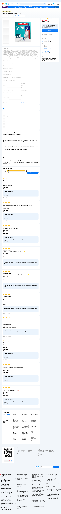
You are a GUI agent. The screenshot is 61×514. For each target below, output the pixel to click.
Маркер (23, 420)
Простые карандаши (25, 432)
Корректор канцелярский (16, 440)
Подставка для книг (24, 422)
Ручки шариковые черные (25, 441)
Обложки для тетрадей (16, 415)
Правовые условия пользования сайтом (14, 466)
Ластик (14, 438)
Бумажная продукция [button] (6, 414)
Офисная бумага (15, 419)
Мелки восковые (33, 438)
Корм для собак (51, 452)
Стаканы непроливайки (34, 442)
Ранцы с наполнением (34, 430)
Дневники (14, 414)
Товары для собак (51, 451)
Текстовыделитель (24, 414)
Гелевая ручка (15, 433)
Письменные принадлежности (24, 10)
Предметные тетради (16, 425)
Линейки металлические (25, 434)
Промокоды (19, 453)
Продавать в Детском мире (21, 450)
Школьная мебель (33, 419)
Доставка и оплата (20, 449)
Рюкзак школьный (33, 420)
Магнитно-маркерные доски (34, 440)
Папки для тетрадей (16, 426)
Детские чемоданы (33, 422)
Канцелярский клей (24, 428)
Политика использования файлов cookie (21, 456)
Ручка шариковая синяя (25, 426)
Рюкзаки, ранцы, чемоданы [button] (5, 421)
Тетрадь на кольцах (15, 421)
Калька (23, 419)
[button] (56, 7)
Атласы (32, 432)
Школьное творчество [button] (7, 424)
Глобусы (32, 431)
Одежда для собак (51, 453)
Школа (6, 10)
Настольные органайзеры (25, 425)
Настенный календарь (16, 422)
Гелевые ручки (24, 416)
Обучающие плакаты (34, 436)
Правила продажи (20, 452)
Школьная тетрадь (15, 420)
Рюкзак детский (33, 425)
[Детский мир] (10, 4)
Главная (3, 10)
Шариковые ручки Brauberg (42, 10)
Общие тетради (15, 428)
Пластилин (32, 437)
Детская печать (24, 438)
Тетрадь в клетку (15, 416)
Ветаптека (50, 454)
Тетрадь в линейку (15, 431)
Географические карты (34, 433)
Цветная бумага (33, 441)
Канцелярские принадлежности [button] (6, 416)
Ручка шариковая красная (34, 414)
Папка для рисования (34, 415)
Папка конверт (24, 439)
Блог (39, 456)
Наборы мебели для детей (34, 416)
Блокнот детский (15, 427)
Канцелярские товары (13, 10)
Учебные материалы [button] (6, 422)
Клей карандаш (15, 434)
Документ (6, 108)
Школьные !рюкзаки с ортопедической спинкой (34, 426)
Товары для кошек (51, 449)
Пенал (14, 432)
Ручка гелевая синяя (24, 440)
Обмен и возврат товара (20, 451)
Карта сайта (19, 460)
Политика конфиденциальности (22, 454)
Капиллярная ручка (24, 415)
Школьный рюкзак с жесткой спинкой (34, 428)
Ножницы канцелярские (25, 427)
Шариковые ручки (34, 10)
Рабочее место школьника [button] (5, 419)
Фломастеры (14, 439)
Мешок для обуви (33, 421)
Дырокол (14, 441)
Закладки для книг (24, 421)
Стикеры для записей (25, 433)
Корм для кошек (51, 450)
